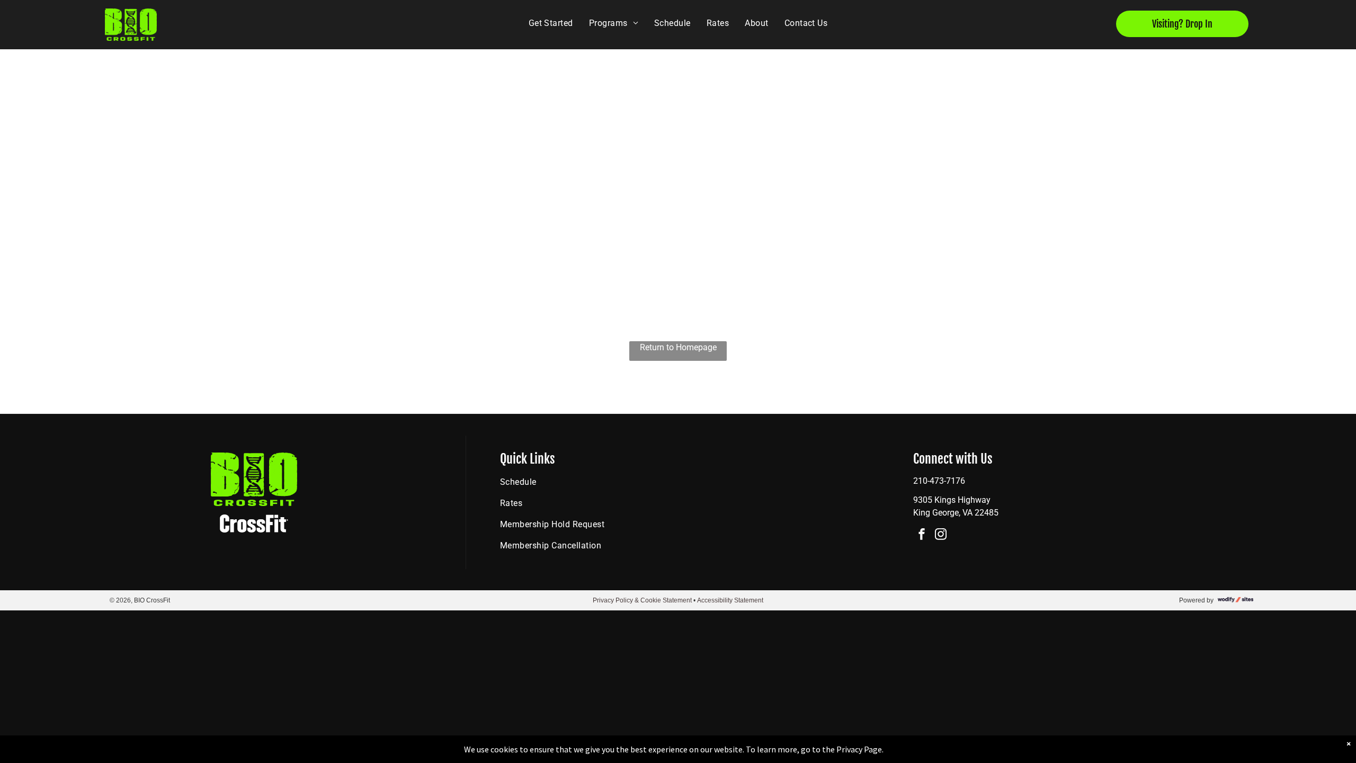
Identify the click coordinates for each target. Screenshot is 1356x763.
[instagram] (940, 535)
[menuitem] (551, 23)
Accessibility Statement (730, 600)
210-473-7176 (939, 481)
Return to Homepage (678, 347)
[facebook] (921, 535)
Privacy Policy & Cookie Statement (642, 600)
